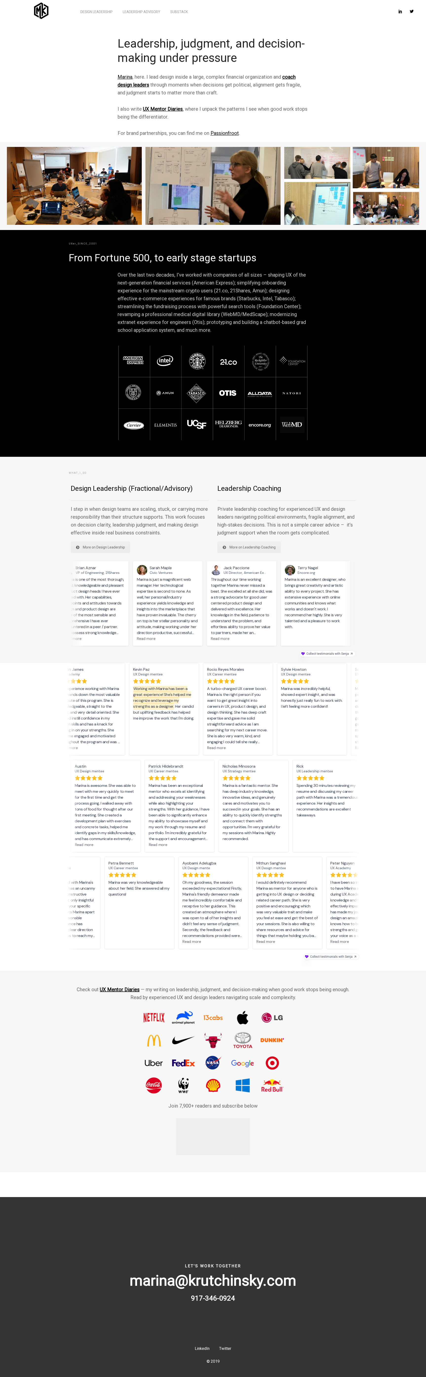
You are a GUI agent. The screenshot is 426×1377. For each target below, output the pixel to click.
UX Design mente (195, 868)
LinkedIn (202, 1348)
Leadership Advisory (141, 12)
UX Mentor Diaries (163, 109)
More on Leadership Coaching (253, 547)
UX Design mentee (294, 674)
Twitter (225, 1348)
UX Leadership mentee (316, 771)
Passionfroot (225, 133)
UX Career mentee (220, 674)
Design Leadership (96, 12)
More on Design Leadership (104, 547)
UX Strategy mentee (240, 771)
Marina (125, 77)
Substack (179, 12)
